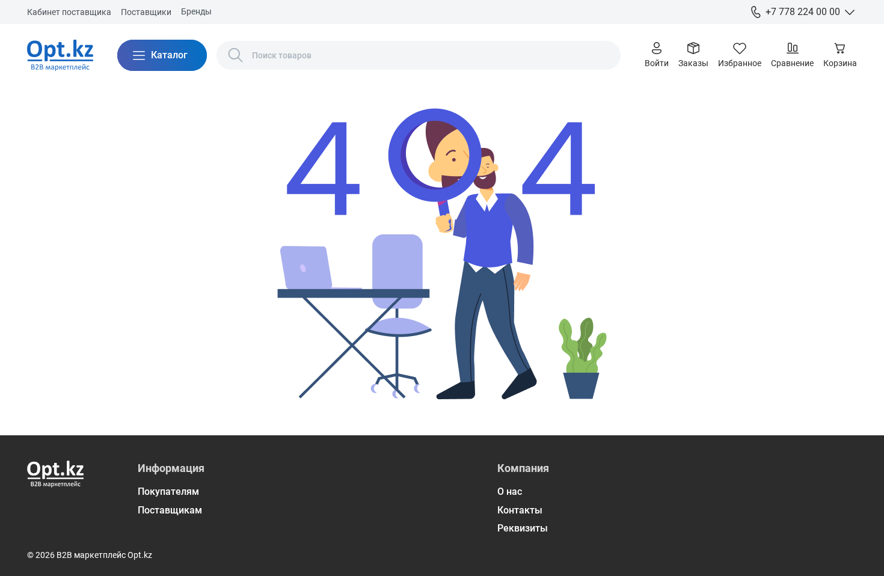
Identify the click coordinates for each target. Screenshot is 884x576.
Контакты (519, 510)
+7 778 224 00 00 (803, 11)
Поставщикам (170, 510)
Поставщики (146, 12)
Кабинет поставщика (69, 12)
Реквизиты (522, 528)
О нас (509, 491)
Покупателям (168, 491)
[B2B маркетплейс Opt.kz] (60, 55)
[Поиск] (235, 55)
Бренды (196, 11)
